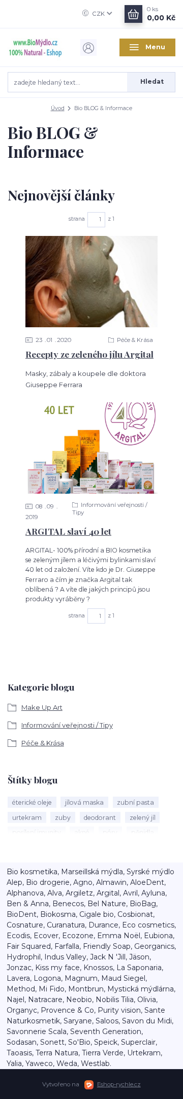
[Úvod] (36, 47)
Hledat (152, 81)
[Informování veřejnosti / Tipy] (91, 448)
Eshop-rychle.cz (119, 1084)
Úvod (58, 108)
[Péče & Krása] (91, 281)
